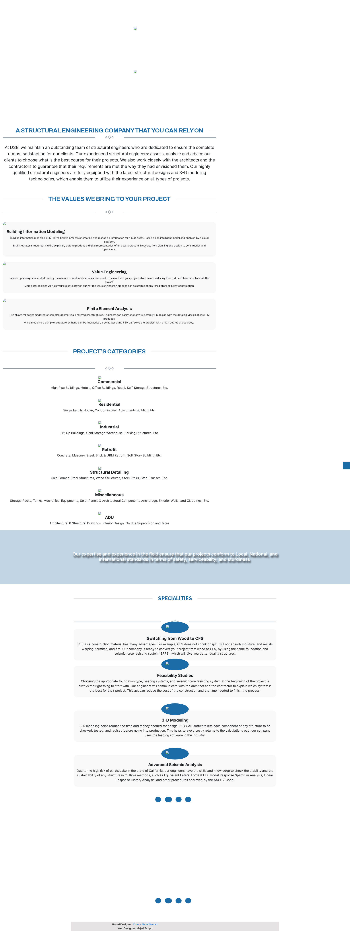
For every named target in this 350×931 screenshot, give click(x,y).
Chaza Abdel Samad (145, 924)
